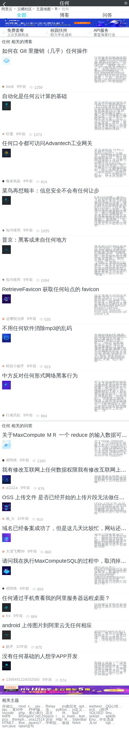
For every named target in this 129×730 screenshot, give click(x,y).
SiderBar (79, 719)
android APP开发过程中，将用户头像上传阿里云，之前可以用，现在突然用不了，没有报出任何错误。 (110, 636)
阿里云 (7, 9)
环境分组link (67, 713)
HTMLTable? (10, 723)
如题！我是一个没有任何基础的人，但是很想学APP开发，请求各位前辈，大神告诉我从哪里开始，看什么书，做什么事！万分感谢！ (110, 668)
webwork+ (97, 706)
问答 (107, 15)
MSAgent (26, 716)
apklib (111, 716)
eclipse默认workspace (94, 709)
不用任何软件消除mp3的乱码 (37, 328)
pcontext (7, 719)
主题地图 (43, 9)
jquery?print (37, 723)
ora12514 (37, 719)
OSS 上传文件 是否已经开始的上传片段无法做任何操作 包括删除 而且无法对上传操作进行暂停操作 (110, 508)
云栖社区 (24, 9)
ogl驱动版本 (111, 723)
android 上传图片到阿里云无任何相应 (47, 625)
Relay (50, 706)
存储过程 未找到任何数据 (10, 706)
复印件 (17, 709)
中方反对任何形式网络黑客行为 (40, 376)
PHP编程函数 (37, 709)
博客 (64, 15)
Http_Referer (64, 719)
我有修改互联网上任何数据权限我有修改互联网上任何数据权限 (110, 479)
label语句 (26, 726)
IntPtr (6, 716)
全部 (21, 15)
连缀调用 (51, 709)
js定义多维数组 (80, 709)
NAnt (76, 723)
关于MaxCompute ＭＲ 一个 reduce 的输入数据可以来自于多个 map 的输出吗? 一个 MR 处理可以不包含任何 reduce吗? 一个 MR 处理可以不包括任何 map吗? (110, 448)
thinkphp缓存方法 (20, 719)
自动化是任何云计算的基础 (34, 96)
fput (75, 713)
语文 (49, 713)
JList (93, 723)
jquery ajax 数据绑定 (7, 709)
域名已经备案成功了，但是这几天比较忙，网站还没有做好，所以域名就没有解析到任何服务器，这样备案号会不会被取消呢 (110, 540)
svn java (9, 726)
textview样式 (84, 716)
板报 (65, 723)
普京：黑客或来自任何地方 (34, 240)
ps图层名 (69, 706)
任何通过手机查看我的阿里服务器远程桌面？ (56, 598)
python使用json (64, 709)
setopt (94, 716)
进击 (49, 719)
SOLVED (96, 713)
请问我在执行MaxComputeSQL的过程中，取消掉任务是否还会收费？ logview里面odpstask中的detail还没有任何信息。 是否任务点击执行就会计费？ (110, 575)
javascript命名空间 (40, 706)
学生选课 (106, 719)
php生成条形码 (24, 713)
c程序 (103, 709)
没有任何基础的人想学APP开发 (40, 656)
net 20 (40, 716)
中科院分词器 (54, 723)
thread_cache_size (24, 723)
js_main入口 (70, 716)
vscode (8, 713)
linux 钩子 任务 (111, 713)
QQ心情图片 (114, 706)
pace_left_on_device (54, 716)
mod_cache (27, 706)
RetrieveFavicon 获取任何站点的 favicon (50, 289)
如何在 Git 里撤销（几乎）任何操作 (45, 51)
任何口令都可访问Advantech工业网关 (47, 143)
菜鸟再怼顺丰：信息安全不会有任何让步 (50, 191)
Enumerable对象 (94, 719)
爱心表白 (36, 713)
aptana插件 (84, 706)
